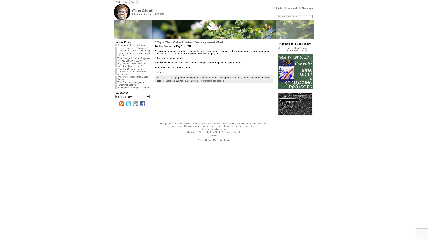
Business (180, 80)
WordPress (214, 140)
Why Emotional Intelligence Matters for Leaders (130, 83)
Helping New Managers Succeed (133, 87)
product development (188, 77)
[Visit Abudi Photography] (295, 114)
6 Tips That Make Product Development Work (189, 42)
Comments (307, 8)
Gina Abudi (142, 10)
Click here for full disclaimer (214, 129)
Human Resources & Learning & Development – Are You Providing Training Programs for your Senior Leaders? (133, 52)
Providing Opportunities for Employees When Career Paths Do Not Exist (132, 71)
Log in (214, 135)
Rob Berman (165, 46)
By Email (292, 8)
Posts (279, 8)
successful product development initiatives (220, 77)
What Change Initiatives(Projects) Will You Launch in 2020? (133, 59)
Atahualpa (226, 140)
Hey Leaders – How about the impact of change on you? (131, 64)
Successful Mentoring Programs (132, 45)
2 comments (192, 80)
